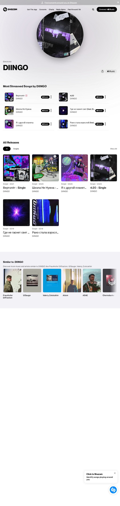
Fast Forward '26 (74, 9)
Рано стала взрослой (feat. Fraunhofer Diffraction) (92, 122)
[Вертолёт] (28, 97)
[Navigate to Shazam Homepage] (10, 9)
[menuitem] (32, 9)
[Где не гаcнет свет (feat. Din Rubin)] (83, 110)
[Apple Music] (7, 195)
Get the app (32, 9)
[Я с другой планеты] (28, 124)
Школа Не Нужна (23, 109)
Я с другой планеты (25, 122)
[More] (51, 97)
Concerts (43, 9)
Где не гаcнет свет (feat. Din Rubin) (85, 109)
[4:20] (83, 97)
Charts (51, 9)
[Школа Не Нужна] (28, 110)
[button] (118, 2)
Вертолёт (20, 95)
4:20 (72, 95)
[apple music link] (111, 71)
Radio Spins (61, 9)
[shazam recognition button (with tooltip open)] (113, 489)
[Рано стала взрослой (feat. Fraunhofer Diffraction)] (83, 124)
